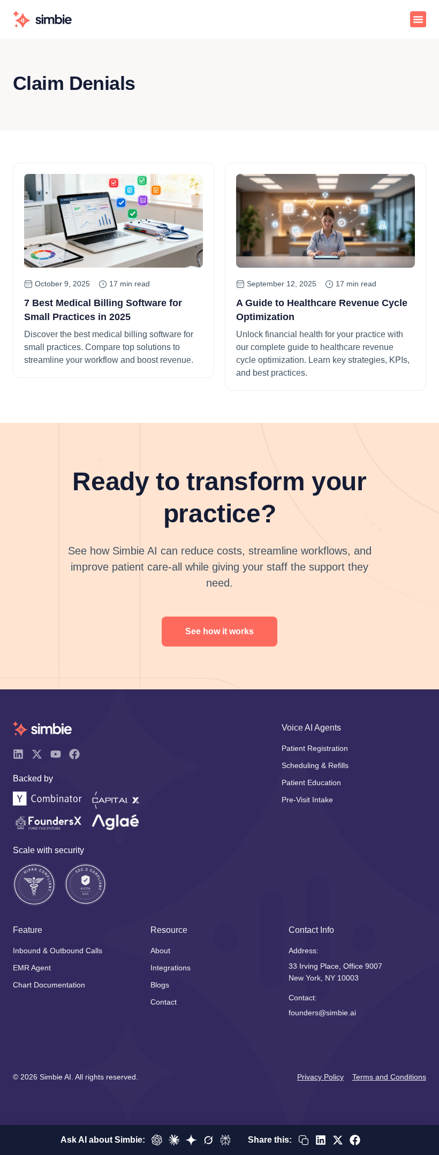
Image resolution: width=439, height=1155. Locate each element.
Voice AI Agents (311, 727)
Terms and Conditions (389, 1077)
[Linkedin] (18, 754)
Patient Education (311, 782)
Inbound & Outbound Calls (57, 950)
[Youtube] (55, 754)
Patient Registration (315, 748)
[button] (418, 19)
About (160, 950)
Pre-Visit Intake (307, 799)
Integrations (170, 967)
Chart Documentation (49, 985)
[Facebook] (74, 754)
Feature (27, 929)
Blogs (159, 985)
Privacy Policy (320, 1077)
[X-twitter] (37, 754)
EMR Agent (32, 967)
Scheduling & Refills (315, 765)
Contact (163, 1002)
